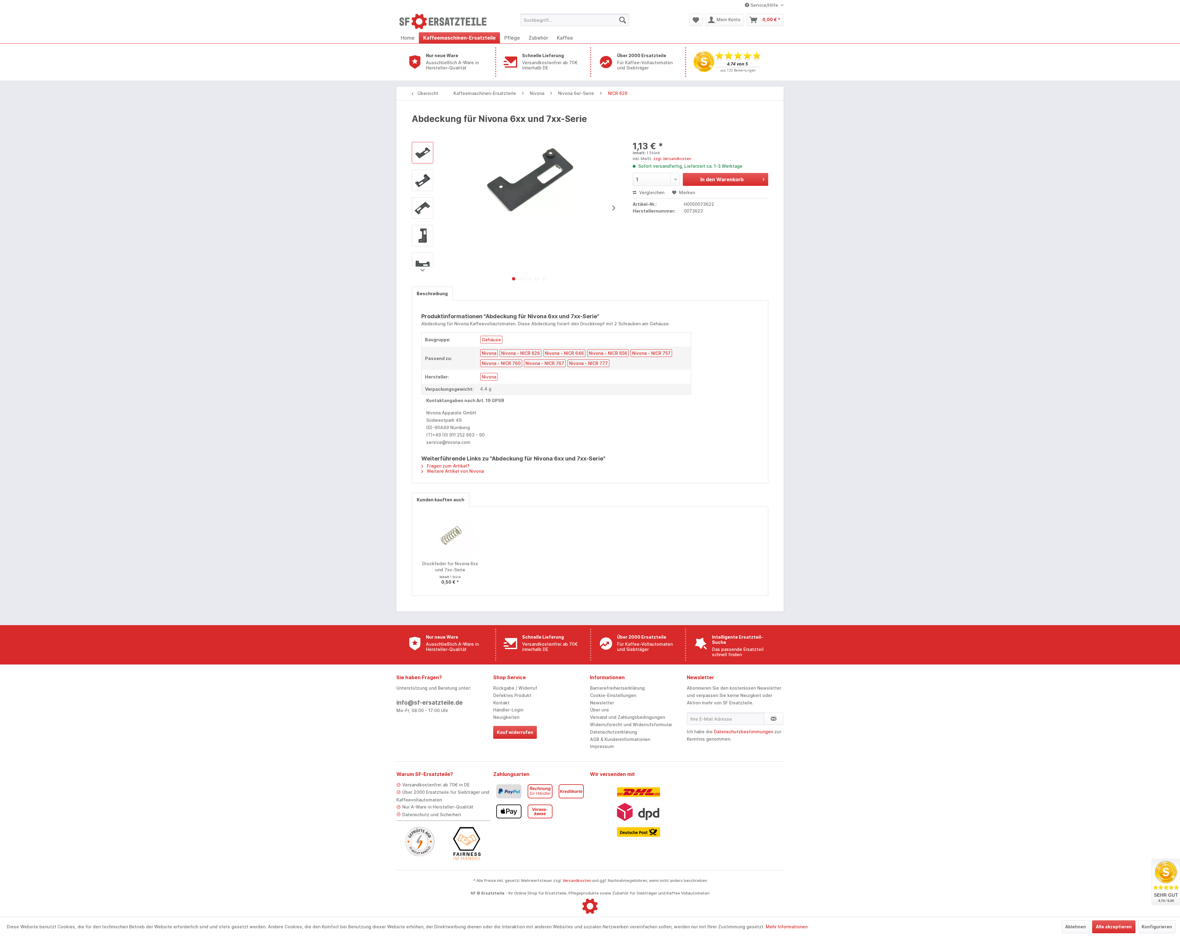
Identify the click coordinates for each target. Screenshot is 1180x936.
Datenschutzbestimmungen (743, 731)
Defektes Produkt (512, 695)
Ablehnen (1075, 926)
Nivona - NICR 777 (588, 363)
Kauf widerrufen (515, 732)
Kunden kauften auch (440, 499)
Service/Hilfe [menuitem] (764, 5)
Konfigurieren (1157, 926)
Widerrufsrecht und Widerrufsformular (631, 724)
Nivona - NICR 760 (501, 363)
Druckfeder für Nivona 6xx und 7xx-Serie (450, 566)
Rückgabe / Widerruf (515, 688)
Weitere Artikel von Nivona (455, 471)
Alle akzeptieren (1114, 926)
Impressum (602, 746)
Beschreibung (432, 293)
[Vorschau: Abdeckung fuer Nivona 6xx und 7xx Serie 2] (422, 208)
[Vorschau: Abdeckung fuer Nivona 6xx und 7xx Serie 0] (422, 152)
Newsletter (602, 702)
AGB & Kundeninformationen (620, 739)
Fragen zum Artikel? (448, 465)
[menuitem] (575, 20)
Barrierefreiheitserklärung (617, 688)
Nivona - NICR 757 (651, 353)
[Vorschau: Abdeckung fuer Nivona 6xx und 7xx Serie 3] (422, 235)
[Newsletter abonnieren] (773, 719)
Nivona (489, 353)
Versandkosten (577, 880)
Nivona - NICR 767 (544, 363)
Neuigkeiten (506, 717)
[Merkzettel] (695, 20)
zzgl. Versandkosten (672, 158)
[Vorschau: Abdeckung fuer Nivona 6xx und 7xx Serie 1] (422, 180)
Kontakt (501, 702)
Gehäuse (491, 339)
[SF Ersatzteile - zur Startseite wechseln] (445, 21)
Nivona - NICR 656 (608, 353)
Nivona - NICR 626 (520, 353)
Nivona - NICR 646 (564, 353)
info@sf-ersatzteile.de (429, 702)
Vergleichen (651, 192)
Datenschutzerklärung (613, 731)
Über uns (599, 709)
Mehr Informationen (787, 926)
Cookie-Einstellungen (613, 695)
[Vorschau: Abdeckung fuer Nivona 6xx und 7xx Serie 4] (422, 263)
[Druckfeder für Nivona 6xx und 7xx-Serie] (450, 536)
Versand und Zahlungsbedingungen (627, 717)
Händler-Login (508, 709)
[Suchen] (622, 20)
